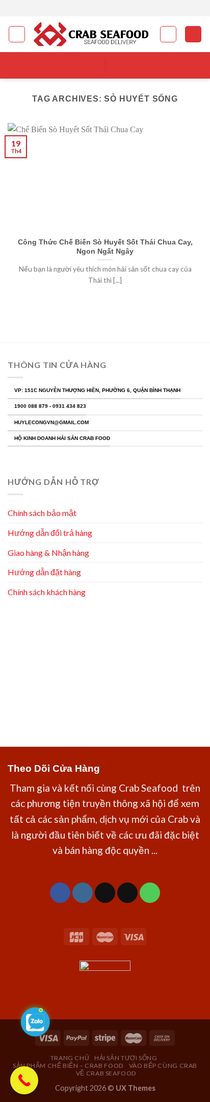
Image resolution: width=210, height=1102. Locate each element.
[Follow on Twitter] (110, 8)
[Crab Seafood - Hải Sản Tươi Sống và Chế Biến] (92, 34)
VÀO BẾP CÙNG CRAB (163, 1065)
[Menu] (17, 34)
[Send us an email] (120, 8)
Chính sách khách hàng (47, 592)
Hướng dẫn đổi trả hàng (50, 532)
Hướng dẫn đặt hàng (44, 572)
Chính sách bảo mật (42, 513)
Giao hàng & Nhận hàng (48, 552)
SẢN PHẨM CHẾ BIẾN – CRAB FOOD (68, 1065)
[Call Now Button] (24, 1080)
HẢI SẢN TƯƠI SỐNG (125, 1058)
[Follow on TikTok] (105, 893)
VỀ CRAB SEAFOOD (106, 1073)
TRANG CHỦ (70, 1058)
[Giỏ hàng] (193, 34)
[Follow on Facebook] (90, 8)
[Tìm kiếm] (168, 34)
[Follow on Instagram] (100, 8)
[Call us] (150, 893)
